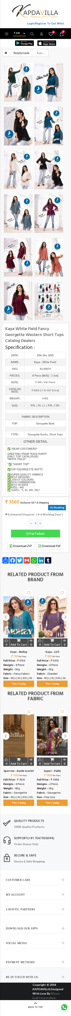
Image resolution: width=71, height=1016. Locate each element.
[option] (19, 634)
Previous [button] (5, 617)
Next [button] (65, 617)
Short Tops (56, 434)
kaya (37, 362)
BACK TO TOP (35, 1007)
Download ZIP (22, 546)
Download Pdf (51, 546)
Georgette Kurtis (38, 434)
